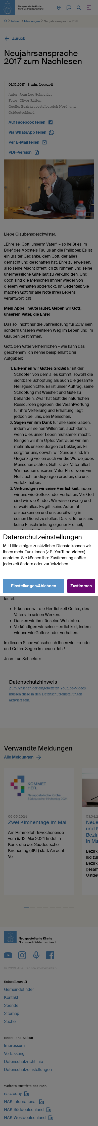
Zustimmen (81, 586)
